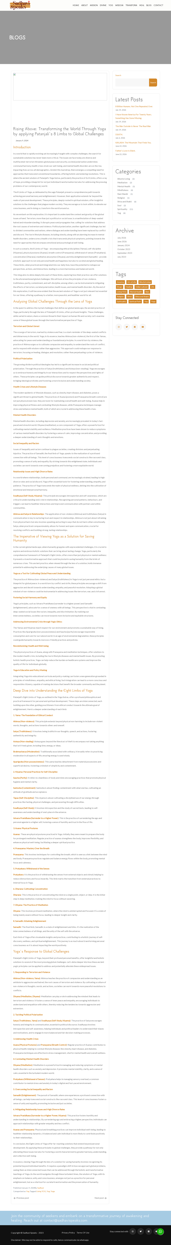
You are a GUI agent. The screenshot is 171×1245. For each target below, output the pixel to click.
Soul (119, 205)
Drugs (119, 287)
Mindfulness (122, 190)
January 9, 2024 (21, 141)
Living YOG (41, 1191)
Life (152, 287)
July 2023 (121, 257)
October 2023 (123, 249)
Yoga (53, 1191)
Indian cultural (141, 287)
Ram (147, 292)
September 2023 (124, 253)
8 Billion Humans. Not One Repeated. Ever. (134, 106)
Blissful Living (123, 179)
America (120, 282)
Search (118, 75)
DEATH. (119, 134)
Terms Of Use (83, 1232)
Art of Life (131, 282)
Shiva (129, 296)
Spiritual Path (135, 301)
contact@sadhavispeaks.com (65, 1220)
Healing (129, 287)
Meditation (122, 182)
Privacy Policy (68, 1232)
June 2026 (122, 241)
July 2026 (121, 238)
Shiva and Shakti (124, 201)
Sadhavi (40, 1188)
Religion (121, 198)
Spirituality (122, 209)
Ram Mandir (122, 194)
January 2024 (123, 245)
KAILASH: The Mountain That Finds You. (133, 142)
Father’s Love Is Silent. (125, 150)
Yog (27, 1191)
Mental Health (123, 186)
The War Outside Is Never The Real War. (133, 126)
